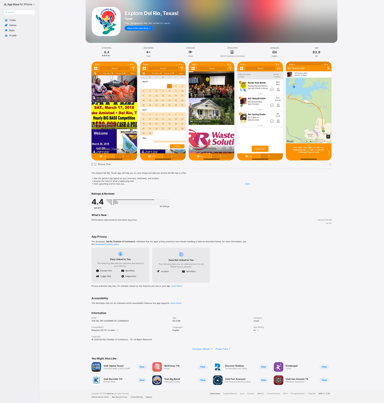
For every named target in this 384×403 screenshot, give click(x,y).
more (247, 184)
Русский (250, 393)
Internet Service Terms (100, 397)
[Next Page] (334, 373)
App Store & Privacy (119, 397)
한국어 (285, 393)
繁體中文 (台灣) (324, 393)
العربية (242, 393)
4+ (255, 330)
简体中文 (260, 393)
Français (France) (273, 393)
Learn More (176, 286)
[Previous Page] (88, 373)
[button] (19, 20)
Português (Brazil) (298, 393)
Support (149, 397)
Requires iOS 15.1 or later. (103, 330)
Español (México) (230, 393)
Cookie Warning (136, 397)
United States (215, 393)
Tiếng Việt (311, 393)
